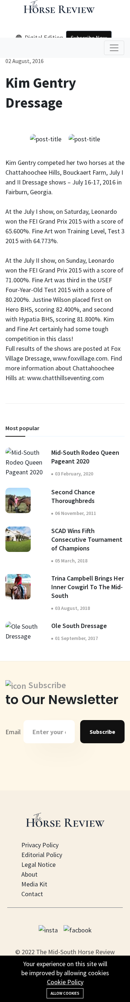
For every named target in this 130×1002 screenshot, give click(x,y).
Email (13, 732)
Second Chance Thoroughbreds (73, 496)
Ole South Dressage (79, 625)
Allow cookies (65, 993)
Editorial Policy (41, 855)
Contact (32, 894)
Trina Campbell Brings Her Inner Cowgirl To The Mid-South (87, 587)
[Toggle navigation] (114, 48)
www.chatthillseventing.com (65, 378)
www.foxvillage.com (80, 358)
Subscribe (102, 731)
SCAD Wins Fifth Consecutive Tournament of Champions (86, 539)
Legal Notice (38, 864)
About (29, 874)
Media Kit (34, 884)
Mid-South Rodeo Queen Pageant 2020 (85, 456)
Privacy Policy (39, 845)
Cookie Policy (65, 982)
